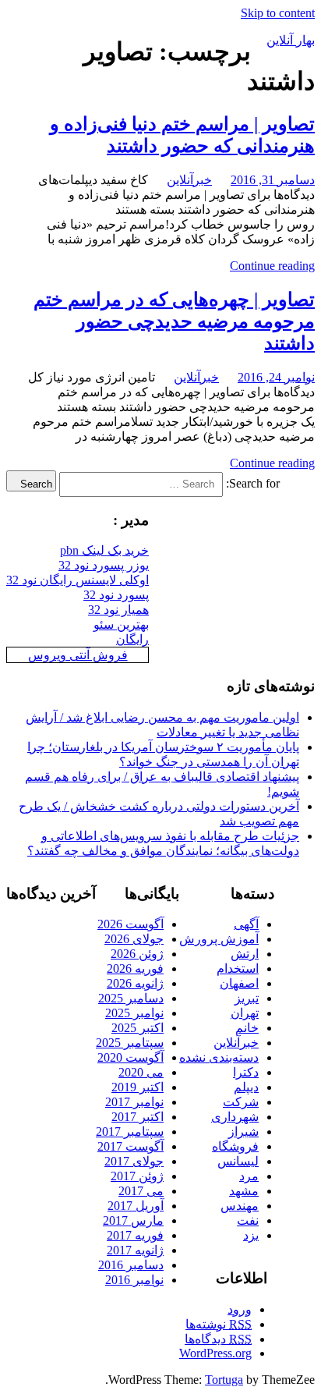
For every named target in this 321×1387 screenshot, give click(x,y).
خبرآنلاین (189, 179)
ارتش (245, 953)
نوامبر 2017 (134, 1102)
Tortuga (224, 1379)
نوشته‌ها (218, 1324)
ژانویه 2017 (135, 1250)
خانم (247, 1027)
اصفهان (239, 983)
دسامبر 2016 (131, 1265)
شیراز (243, 1131)
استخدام (238, 968)
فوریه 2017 (135, 1235)
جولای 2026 (134, 938)
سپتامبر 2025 (130, 1042)
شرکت (241, 1102)
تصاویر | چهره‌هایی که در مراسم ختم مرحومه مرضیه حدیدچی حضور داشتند (174, 321)
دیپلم (246, 1087)
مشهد (244, 1190)
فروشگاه (235, 1146)
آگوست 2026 (130, 924)
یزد (251, 1235)
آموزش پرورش (219, 938)
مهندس (239, 1205)
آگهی (246, 924)
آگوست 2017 (130, 1146)
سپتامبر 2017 (130, 1131)
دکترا (246, 1072)
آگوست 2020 (130, 1057)
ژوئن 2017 (137, 1176)
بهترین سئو (121, 624)
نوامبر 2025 (134, 1013)
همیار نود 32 (118, 609)
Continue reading (272, 265)
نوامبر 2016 (134, 1279)
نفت (248, 1220)
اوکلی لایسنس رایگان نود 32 (77, 580)
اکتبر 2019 (137, 1087)
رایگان (132, 639)
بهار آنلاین (290, 40)
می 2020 (141, 1072)
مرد (249, 1176)
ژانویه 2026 (135, 983)
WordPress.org (215, 1353)
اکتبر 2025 (137, 1027)
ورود (240, 1309)
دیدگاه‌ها (218, 1339)
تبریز (247, 998)
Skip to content (278, 13)
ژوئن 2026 (137, 953)
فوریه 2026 (135, 968)
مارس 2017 (133, 1220)
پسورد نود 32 (116, 594)
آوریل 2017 (136, 1205)
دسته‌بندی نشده (219, 1057)
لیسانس (238, 1161)
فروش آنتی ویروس (78, 655)
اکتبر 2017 (137, 1116)
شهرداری (235, 1116)
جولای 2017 (134, 1161)
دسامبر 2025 (131, 998)
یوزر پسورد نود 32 (103, 565)
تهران (245, 1013)
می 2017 (141, 1190)
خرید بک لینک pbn (104, 550)
